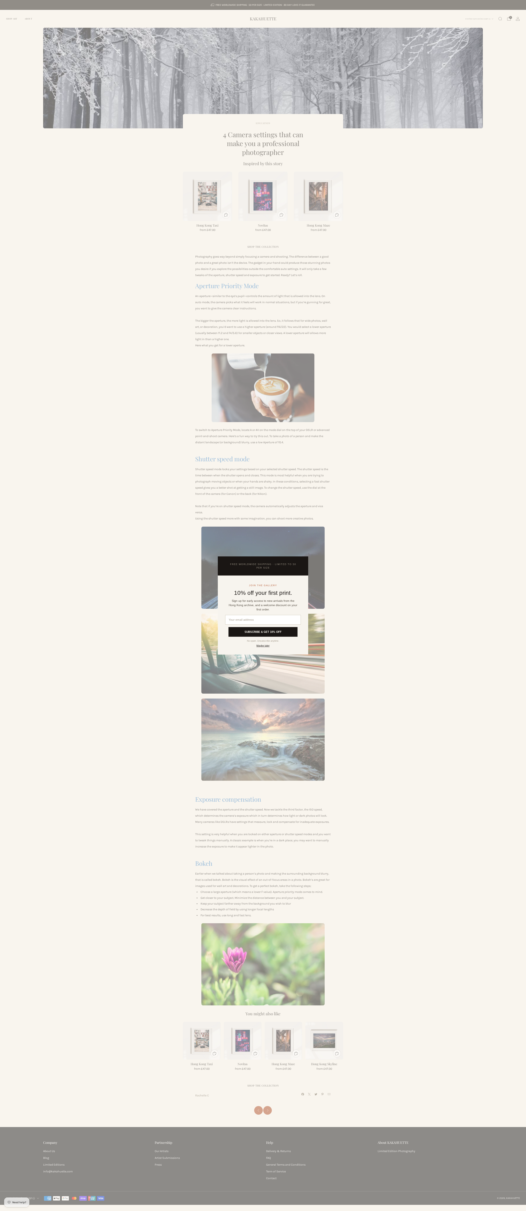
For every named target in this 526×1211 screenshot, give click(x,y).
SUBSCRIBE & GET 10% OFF (263, 631)
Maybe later (263, 645)
